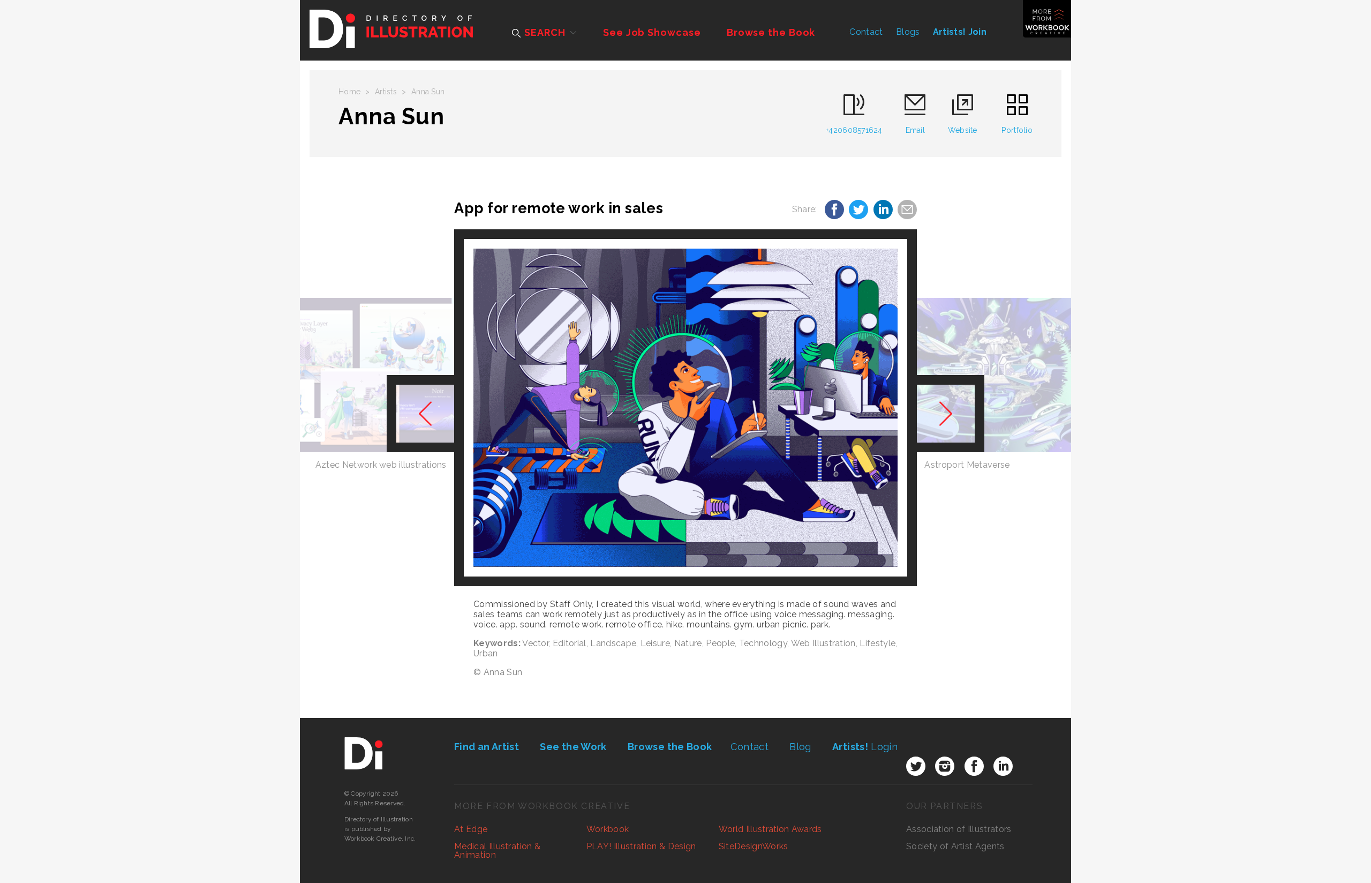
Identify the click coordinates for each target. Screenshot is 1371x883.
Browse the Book (771, 32)
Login (865, 746)
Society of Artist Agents (955, 846)
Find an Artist (486, 746)
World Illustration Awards (770, 829)
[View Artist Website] (685, 408)
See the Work (573, 746)
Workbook (607, 829)
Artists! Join (959, 32)
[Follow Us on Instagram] (944, 766)
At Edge (470, 829)
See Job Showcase (651, 32)
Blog (800, 746)
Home (349, 91)
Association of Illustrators (959, 829)
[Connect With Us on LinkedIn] (1003, 766)
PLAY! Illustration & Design (641, 846)
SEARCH (543, 32)
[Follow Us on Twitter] (915, 766)
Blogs (908, 32)
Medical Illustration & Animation (497, 850)
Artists (386, 91)
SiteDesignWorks (753, 846)
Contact (866, 32)
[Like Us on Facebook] (974, 766)
